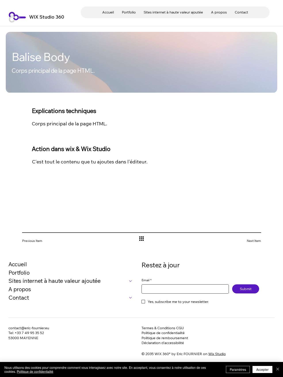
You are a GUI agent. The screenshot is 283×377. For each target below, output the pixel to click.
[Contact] (130, 297)
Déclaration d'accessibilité (163, 343)
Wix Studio (217, 354)
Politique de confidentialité (163, 333)
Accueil (17, 264)
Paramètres (238, 369)
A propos (19, 289)
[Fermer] (277, 369)
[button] (173, 12)
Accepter (262, 369)
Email (146, 280)
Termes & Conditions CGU (163, 328)
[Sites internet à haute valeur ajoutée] (130, 281)
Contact (18, 297)
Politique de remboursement (165, 338)
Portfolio (19, 272)
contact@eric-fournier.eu (28, 328)
